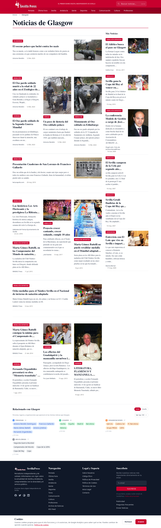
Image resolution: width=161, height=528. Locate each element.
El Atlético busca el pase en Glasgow (116, 45)
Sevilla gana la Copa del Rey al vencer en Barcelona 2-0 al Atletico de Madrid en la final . (116, 89)
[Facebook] (15, 495)
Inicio (15, 15)
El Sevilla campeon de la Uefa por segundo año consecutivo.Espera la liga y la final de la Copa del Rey (116, 170)
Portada (31, 10)
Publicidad (120, 501)
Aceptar (141, 522)
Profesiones (128, 10)
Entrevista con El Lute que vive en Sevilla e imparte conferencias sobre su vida (116, 243)
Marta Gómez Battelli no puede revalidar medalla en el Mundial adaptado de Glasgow (87, 249)
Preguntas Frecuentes (125, 504)
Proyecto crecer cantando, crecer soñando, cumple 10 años (56, 231)
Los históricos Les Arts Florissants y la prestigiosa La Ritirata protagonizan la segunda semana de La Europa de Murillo (26, 214)
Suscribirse (131, 489)
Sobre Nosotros (88, 473)
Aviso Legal (86, 489)
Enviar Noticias (122, 508)
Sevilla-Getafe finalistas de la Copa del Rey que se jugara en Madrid (115, 206)
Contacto (85, 493)
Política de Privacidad (90, 479)
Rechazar (128, 522)
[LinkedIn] (28, 495)
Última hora (42, 10)
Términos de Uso (89, 486)
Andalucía (64, 10)
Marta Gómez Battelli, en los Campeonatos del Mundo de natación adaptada (26, 252)
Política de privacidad (132, 496)
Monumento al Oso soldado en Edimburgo (86, 123)
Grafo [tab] (144, 409)
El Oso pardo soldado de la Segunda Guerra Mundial (26, 124)
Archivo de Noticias (56, 506)
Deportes (83, 10)
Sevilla (53, 10)
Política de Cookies (89, 483)
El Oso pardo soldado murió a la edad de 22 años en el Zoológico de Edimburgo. (25, 88)
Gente (74, 10)
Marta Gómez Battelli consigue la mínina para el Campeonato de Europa (25, 334)
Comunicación (104, 10)
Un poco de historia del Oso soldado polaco (55, 123)
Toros (93, 10)
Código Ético (87, 476)
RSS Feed (52, 509)
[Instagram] (24, 495)
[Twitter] (20, 495)
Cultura (117, 10)
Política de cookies (41, 525)
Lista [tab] (137, 409)
